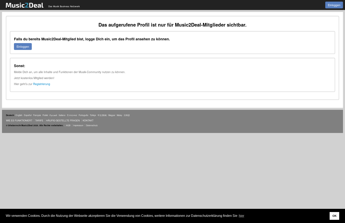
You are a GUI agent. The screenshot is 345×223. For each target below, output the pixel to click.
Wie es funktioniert (19, 120)
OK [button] (334, 215)
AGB (68, 125)
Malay (119, 115)
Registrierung (41, 84)
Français (37, 115)
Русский (53, 115)
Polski (45, 115)
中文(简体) (102, 115)
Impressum (78, 125)
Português (83, 115)
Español (28, 115)
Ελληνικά (72, 115)
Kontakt (88, 120)
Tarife (39, 120)
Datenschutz (92, 125)
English (19, 115)
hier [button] (241, 215)
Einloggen (334, 5)
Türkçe (93, 115)
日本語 (127, 115)
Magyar (111, 115)
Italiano (62, 115)
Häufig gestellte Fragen (63, 120)
